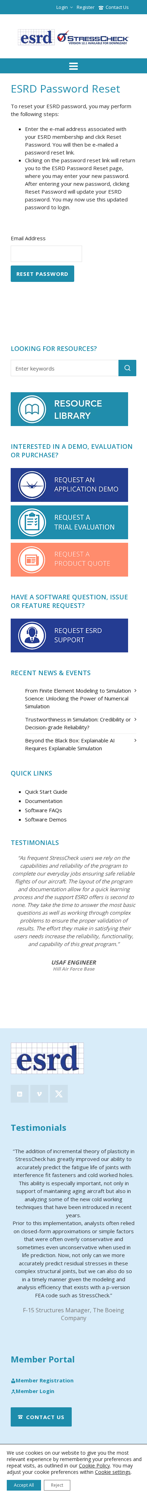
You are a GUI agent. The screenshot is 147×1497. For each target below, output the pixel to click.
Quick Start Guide (46, 791)
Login (62, 7)
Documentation (43, 800)
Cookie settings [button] (113, 1472)
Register (86, 7)
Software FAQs (43, 810)
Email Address (28, 238)
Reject (57, 1485)
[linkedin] (20, 1094)
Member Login (35, 1391)
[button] (127, 368)
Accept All (24, 1485)
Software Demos (46, 819)
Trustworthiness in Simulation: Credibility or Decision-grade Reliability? (78, 723)
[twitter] (59, 1094)
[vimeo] (39, 1094)
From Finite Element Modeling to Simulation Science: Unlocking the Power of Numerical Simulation (78, 698)
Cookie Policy (94, 1465)
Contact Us (117, 7)
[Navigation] (73, 65)
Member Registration (45, 1380)
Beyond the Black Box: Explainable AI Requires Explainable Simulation (70, 744)
